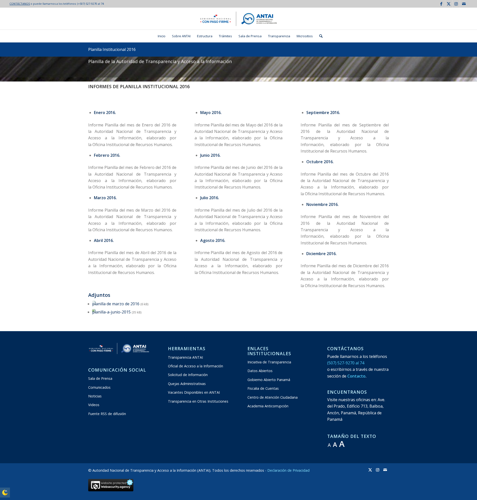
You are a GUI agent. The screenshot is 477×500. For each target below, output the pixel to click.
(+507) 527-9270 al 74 (90, 3)
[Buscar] (319, 36)
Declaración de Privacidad (288, 470)
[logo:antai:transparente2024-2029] (238, 19)
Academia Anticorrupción (267, 406)
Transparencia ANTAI (185, 357)
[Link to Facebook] (441, 3)
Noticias (95, 396)
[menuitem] (162, 36)
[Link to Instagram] (456, 3)
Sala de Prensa (100, 378)
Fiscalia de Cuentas (263, 388)
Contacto (356, 376)
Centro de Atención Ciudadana (272, 397)
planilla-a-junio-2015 (111, 312)
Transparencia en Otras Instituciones (198, 401)
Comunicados (99, 387)
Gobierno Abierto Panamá (268, 379)
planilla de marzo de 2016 (115, 304)
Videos (93, 404)
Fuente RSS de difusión (107, 413)
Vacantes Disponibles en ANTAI (194, 392)
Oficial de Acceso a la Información (195, 366)
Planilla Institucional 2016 (112, 49)
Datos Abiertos (260, 370)
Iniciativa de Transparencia (269, 362)
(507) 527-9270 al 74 (345, 363)
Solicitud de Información (188, 374)
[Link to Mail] (464, 3)
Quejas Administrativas (187, 383)
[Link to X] (448, 3)
